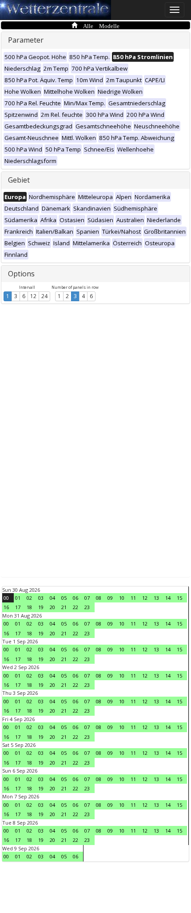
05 (64, 597)
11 (133, 597)
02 (29, 597)
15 (179, 597)
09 (110, 597)
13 (156, 597)
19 (41, 607)
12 (33, 296)
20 (52, 607)
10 (121, 597)
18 (29, 607)
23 (87, 607)
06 (75, 597)
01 (17, 597)
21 (64, 607)
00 (6, 597)
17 (17, 607)
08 (98, 597)
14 (168, 597)
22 (75, 607)
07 (87, 597)
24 (44, 296)
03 (41, 597)
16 (6, 607)
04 (52, 597)
